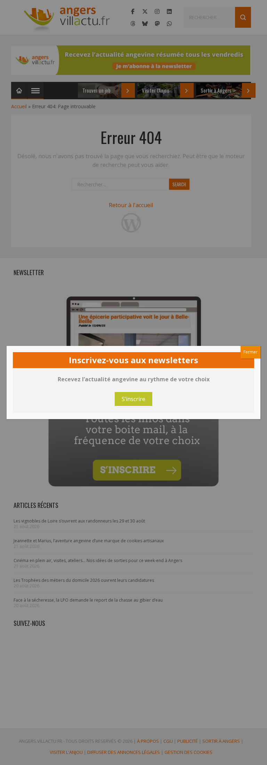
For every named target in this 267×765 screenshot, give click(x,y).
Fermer (250, 352)
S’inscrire (133, 399)
